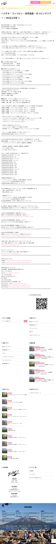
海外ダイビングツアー (7, 346)
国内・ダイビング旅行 (24, 526)
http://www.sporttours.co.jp (19, 283)
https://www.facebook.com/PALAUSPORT (19, 285)
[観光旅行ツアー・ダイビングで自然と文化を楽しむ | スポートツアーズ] (4, 3)
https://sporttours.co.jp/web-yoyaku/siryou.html (19, 260)
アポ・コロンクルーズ (7, 360)
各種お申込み (35, 2)
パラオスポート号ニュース (24, 530)
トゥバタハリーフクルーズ (7, 356)
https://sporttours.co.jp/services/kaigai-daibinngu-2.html (16, 236)
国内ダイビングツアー (34, 321)
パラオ (3, 353)
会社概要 (31, 471)
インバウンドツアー (33, 328)
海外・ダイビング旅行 (11, 526)
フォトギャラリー (11, 530)
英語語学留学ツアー (6, 363)
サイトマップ (32, 474)
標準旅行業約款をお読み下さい (41, 530)
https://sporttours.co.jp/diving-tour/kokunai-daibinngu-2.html (17, 216)
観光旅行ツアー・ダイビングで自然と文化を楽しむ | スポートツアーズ (38, 543)
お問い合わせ (46, 2)
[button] (54, 3)
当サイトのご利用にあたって (35, 477)
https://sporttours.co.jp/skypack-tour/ (11, 253)
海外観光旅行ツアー (6, 350)
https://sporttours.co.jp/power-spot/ (10, 245)
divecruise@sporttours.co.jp (12, 273)
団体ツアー (31, 331)
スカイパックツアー (38, 528)
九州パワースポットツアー (35, 335)
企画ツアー (47, 528)
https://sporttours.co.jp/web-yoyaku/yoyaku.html (18, 262)
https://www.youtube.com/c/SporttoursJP (19, 287)
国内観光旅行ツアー (33, 325)
